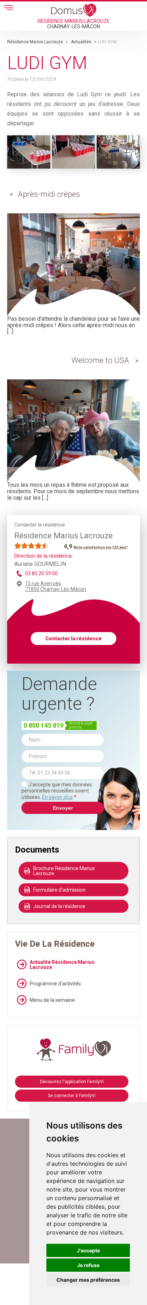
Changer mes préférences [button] (88, 1280)
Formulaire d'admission (59, 890)
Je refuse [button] (88, 1265)
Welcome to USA (100, 360)
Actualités (81, 41)
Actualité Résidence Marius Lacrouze (62, 964)
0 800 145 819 (44, 725)
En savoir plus (57, 797)
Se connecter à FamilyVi (72, 1095)
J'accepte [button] (88, 1250)
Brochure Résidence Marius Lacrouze (64, 870)
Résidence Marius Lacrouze (35, 41)
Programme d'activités (55, 983)
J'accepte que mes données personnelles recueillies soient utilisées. (56, 791)
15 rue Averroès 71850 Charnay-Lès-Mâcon (55, 586)
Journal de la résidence (59, 906)
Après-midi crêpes (49, 194)
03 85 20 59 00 (41, 573)
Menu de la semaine (52, 1000)
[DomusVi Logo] (73, 10)
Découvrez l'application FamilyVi (72, 1081)
